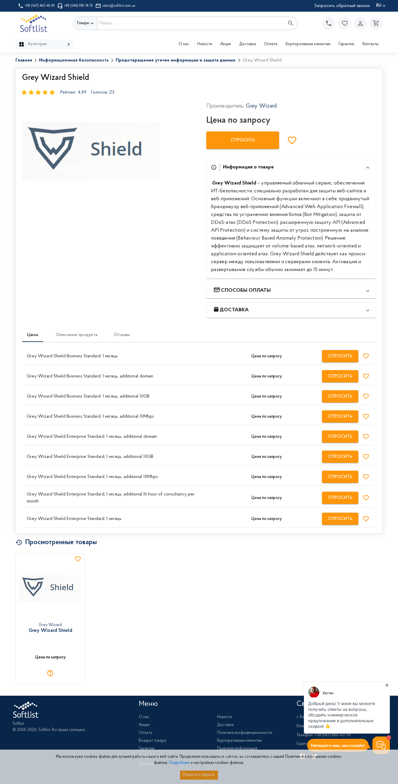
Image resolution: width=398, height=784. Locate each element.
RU (378, 6)
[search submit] (290, 23)
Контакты (370, 44)
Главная (23, 60)
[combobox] (191, 23)
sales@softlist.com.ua (118, 6)
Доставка (247, 44)
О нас (184, 44)
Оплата (270, 44)
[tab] (32, 335)
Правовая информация (237, 749)
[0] (375, 23)
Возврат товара (152, 741)
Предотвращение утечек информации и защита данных (176, 60)
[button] (344, 23)
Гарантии (346, 44)
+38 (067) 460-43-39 (40, 6)
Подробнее (179, 763)
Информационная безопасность (74, 60)
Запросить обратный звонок (342, 5)
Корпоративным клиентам (308, 44)
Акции (225, 44)
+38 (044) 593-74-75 (78, 6)
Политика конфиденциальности (244, 733)
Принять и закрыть (199, 775)
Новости (204, 44)
